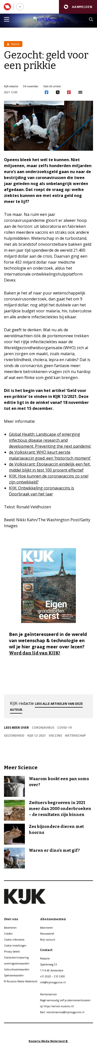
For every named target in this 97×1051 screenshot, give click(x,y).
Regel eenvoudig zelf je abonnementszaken (65, 1000)
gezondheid (14, 735)
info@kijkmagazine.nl (53, 982)
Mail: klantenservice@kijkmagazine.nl (62, 1012)
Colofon (8, 933)
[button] (78, 7)
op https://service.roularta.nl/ (57, 1006)
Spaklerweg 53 (48, 964)
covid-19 (64, 727)
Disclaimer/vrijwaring (16, 957)
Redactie (45, 958)
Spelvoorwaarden (14, 975)
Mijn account (47, 939)
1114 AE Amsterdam (51, 970)
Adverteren (10, 927)
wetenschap (75, 735)
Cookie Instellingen (15, 945)
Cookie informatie (14, 939)
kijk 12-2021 (36, 735)
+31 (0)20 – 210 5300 (52, 976)
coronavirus (43, 727)
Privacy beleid (12, 951)
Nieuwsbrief (47, 933)
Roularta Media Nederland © (48, 1041)
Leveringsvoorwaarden (16, 963)
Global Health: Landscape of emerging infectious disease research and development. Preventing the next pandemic (50, 440)
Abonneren (46, 927)
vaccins (55, 735)
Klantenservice (48, 994)
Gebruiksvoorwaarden (16, 969)
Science (14, 44)
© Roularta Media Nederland (20, 981)
